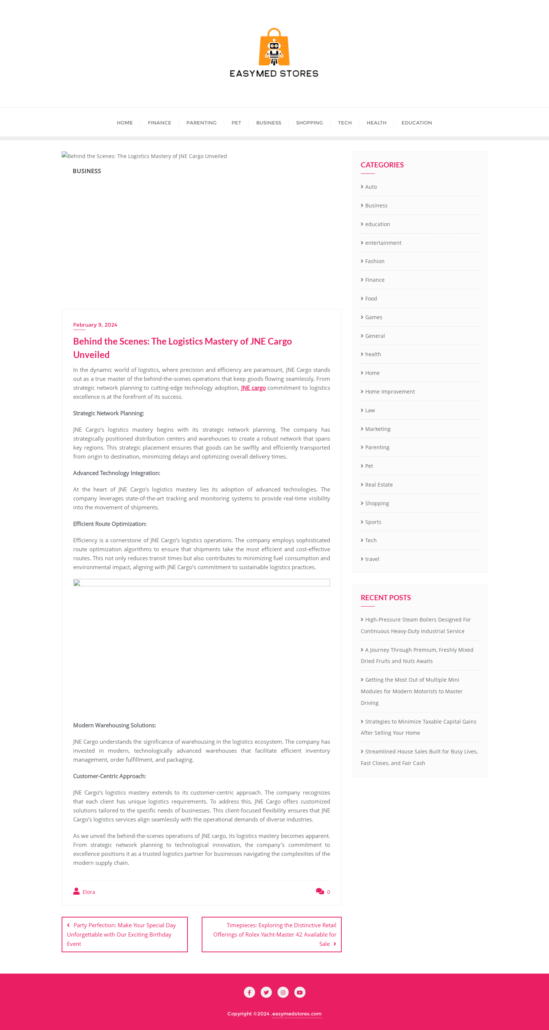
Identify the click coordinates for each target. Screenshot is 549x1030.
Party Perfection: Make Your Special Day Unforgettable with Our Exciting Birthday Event (121, 934)
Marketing (378, 428)
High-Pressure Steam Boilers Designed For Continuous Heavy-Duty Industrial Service (416, 625)
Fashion (375, 261)
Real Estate (379, 484)
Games (373, 317)
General (375, 335)
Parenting (377, 447)
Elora (88, 891)
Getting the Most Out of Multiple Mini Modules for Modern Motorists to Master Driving (412, 691)
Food (371, 298)
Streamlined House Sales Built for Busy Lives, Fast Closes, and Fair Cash (419, 757)
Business (376, 205)
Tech (371, 540)
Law (370, 410)
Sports (373, 521)
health (373, 354)
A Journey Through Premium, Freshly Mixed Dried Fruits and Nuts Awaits (417, 655)
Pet (369, 465)
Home (372, 372)
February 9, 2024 (95, 324)
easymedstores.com (297, 1014)
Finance (375, 279)
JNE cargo (253, 387)
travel (372, 558)
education (377, 224)
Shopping (377, 503)
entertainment (383, 242)
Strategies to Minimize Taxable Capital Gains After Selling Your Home (419, 727)
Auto (371, 186)
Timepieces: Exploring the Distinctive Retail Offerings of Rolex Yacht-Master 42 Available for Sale (274, 934)
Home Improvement (390, 391)
